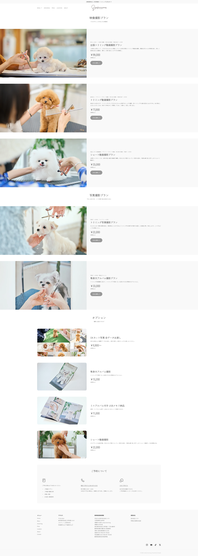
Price (38, 526)
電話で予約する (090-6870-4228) (89, 485)
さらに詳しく (96, 63)
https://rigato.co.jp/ (136, 520)
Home (38, 518)
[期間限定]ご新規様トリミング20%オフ (99, 2)
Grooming (39, 523)
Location (39, 529)
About (38, 531)
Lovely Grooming (147, 553)
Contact (39, 534)
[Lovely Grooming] (99, 8)
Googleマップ (62, 524)
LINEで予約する (124, 485)
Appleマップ (69, 524)
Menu (38, 8)
